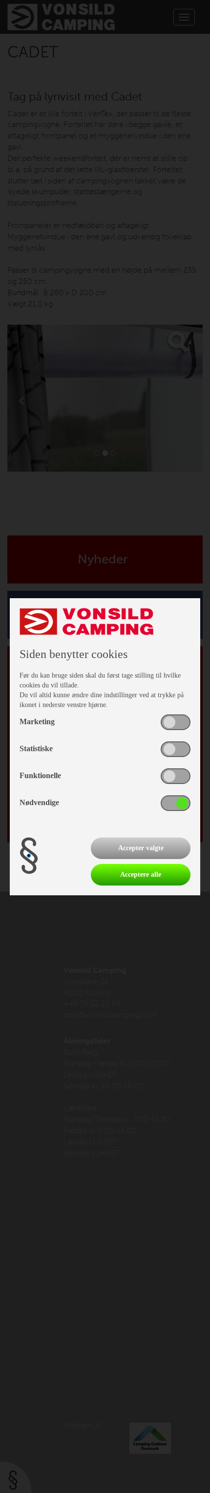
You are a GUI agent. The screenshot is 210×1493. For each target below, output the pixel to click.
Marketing (37, 721)
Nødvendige (39, 802)
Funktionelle (40, 775)
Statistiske (36, 748)
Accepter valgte (141, 848)
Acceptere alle (140, 874)
